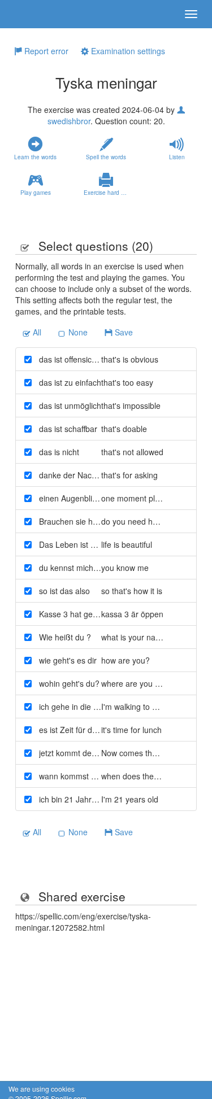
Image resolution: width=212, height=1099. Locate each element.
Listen (177, 157)
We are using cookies (41, 1088)
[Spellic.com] (28, 14)
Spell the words (106, 157)
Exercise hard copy (108, 193)
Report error (45, 50)
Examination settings (127, 50)
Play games (35, 193)
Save (123, 332)
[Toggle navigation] (191, 14)
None (77, 332)
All (36, 332)
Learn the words (35, 157)
